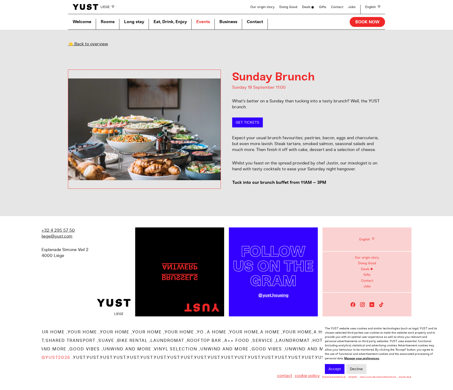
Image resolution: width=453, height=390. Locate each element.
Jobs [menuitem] (367, 286)
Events (203, 22)
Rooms (108, 22)
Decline (356, 369)
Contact (337, 7)
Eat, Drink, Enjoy (170, 22)
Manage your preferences (361, 358)
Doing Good (288, 7)
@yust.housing (273, 295)
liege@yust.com (57, 236)
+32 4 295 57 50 (58, 230)
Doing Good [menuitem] (367, 263)
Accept (334, 369)
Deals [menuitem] (365, 269)
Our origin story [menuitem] (367, 258)
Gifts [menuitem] (367, 275)
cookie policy (307, 375)
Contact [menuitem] (367, 281)
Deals (306, 7)
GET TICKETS (247, 122)
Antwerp (179, 266)
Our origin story (262, 7)
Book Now (367, 22)
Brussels (180, 277)
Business (228, 22)
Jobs (352, 7)
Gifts (322, 7)
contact (284, 375)
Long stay (134, 22)
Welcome (82, 22)
